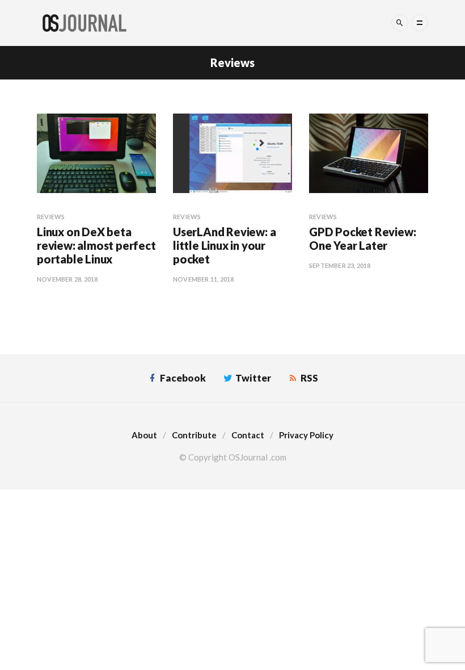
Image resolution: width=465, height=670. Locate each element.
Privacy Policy (306, 435)
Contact (247, 435)
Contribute (194, 435)
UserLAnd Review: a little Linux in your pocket (224, 245)
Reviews (51, 216)
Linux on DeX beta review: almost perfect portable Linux (96, 245)
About (144, 435)
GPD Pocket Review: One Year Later (362, 238)
